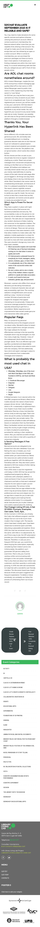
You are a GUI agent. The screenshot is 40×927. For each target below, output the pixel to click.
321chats (14, 297)
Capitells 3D (7, 678)
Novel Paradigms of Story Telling (15, 752)
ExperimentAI (8, 711)
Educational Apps (9, 706)
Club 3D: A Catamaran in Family (14, 683)
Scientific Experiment (11, 783)
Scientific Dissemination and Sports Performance (16, 777)
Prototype (7, 762)
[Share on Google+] (25, 591)
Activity (6, 668)
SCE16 (5, 771)
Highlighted (7, 729)
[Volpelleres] (8, 5)
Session (6, 787)
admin (20, 614)
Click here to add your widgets (11, 892)
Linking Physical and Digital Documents (17, 734)
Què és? (4, 871)
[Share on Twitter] (20, 591)
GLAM (5, 725)
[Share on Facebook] (15, 591)
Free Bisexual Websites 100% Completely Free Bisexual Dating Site (32, 641)
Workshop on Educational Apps (14, 801)
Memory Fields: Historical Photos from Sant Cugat (19, 740)
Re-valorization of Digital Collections (17, 766)
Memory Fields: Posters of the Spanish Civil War (18, 747)
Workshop (7, 797)
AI (4, 673)
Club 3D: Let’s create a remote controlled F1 (19, 692)
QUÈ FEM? (5, 875)
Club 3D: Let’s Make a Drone (13, 687)
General (6, 720)
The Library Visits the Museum (14, 792)
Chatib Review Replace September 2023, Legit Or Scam (12, 640)
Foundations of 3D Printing (12, 715)
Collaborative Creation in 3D (13, 697)
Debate (5, 701)
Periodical (7, 757)
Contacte (5, 878)
